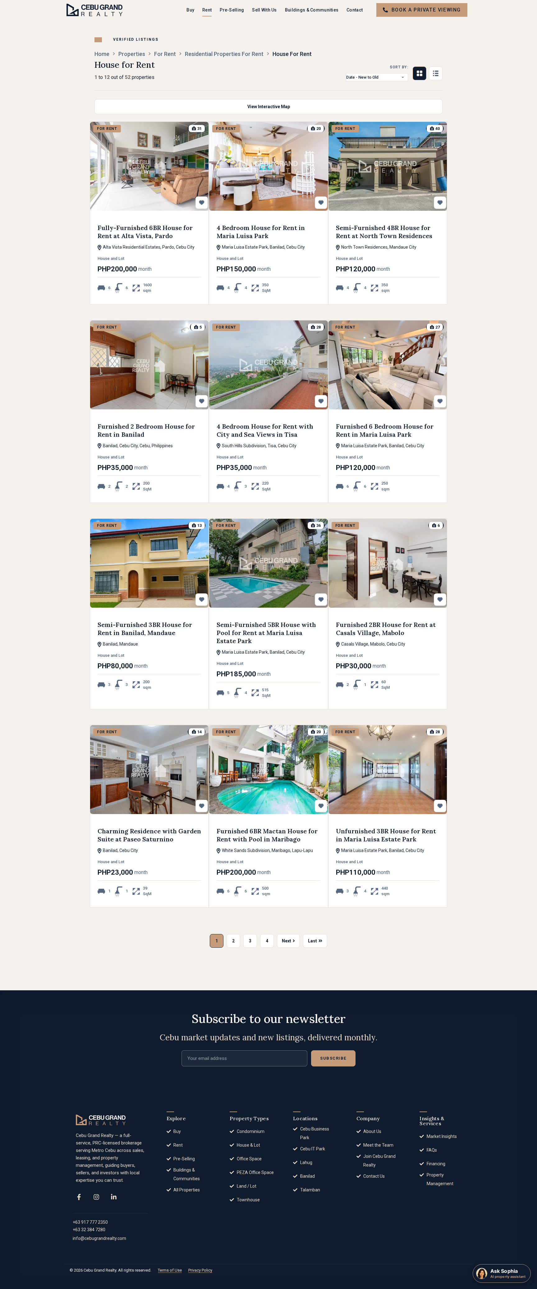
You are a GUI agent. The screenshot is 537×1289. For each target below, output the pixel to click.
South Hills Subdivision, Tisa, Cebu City (258, 445)
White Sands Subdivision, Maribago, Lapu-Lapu (267, 850)
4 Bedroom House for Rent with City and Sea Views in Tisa (265, 430)
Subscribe (333, 1058)
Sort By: (399, 67)
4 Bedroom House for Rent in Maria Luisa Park (261, 232)
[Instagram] (96, 1197)
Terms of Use (170, 1270)
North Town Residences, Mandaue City (378, 247)
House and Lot (111, 258)
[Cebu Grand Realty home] (101, 1120)
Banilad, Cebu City (120, 850)
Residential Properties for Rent (224, 54)
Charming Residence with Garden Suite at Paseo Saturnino (149, 835)
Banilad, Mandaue (120, 644)
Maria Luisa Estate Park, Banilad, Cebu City (263, 247)
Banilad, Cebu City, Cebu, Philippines (137, 445)
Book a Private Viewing (426, 10)
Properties (131, 54)
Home (101, 54)
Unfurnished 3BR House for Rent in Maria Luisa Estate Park (386, 835)
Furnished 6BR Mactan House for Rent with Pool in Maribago (267, 835)
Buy (190, 9)
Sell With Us (264, 9)
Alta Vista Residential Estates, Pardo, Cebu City (148, 247)
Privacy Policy (200, 1270)
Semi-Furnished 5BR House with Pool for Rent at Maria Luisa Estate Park (266, 633)
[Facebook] (79, 1197)
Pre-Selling (232, 9)
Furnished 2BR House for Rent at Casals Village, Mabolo (386, 629)
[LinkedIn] (114, 1197)
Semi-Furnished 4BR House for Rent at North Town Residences (384, 232)
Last (312, 940)
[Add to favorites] (201, 202)
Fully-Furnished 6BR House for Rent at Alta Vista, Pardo (145, 232)
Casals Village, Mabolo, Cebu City (372, 644)
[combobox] (377, 77)
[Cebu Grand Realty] (94, 10)
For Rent (165, 54)
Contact (355, 9)
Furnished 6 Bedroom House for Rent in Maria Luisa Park (385, 430)
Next (286, 940)
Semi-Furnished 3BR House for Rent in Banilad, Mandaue (145, 629)
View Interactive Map (268, 106)
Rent (207, 9)
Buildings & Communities (311, 9)
